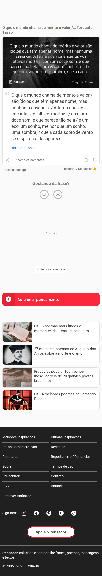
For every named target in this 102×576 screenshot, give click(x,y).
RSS (5, 486)
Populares (10, 457)
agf (24, 170)
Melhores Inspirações (18, 437)
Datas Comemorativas (19, 447)
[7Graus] (33, 566)
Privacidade (11, 476)
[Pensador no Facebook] (36, 513)
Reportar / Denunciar (78, 169)
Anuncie (57, 486)
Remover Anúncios (16, 496)
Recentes (58, 447)
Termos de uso (62, 466)
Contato (57, 476)
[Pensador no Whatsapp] (61, 513)
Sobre (6, 466)
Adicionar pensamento (38, 299)
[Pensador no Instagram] (24, 513)
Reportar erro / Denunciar (70, 457)
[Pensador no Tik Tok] (73, 513)
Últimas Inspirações (66, 437)
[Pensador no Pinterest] (49, 513)
